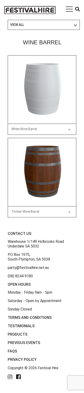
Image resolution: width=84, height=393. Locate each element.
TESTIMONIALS (21, 326)
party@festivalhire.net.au (28, 267)
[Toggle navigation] (69, 10)
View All (17, 25)
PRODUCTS (17, 334)
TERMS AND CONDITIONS (30, 317)
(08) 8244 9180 (20, 276)
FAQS (12, 351)
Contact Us (19, 233)
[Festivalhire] (30, 10)
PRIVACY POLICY (22, 359)
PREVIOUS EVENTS (24, 343)
